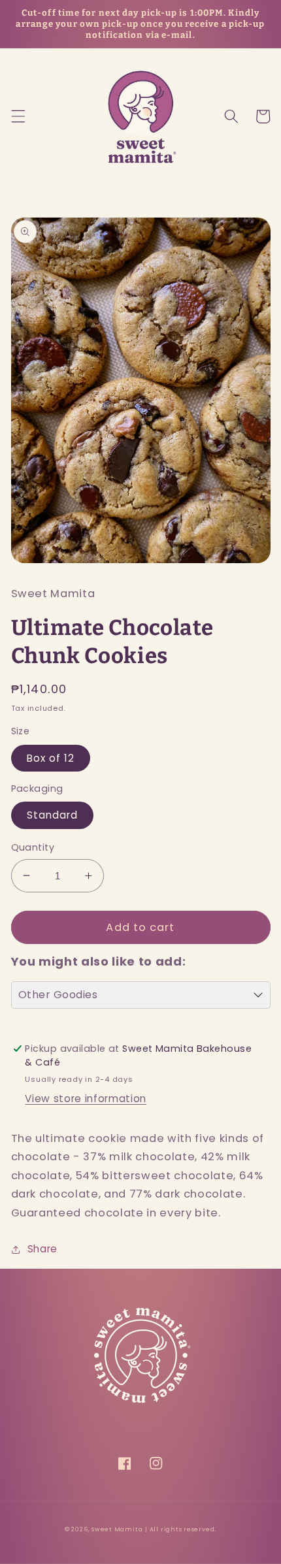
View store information (85, 1098)
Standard (52, 815)
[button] (17, 116)
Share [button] (42, 1249)
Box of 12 (51, 758)
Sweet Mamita (116, 1529)
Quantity (33, 847)
